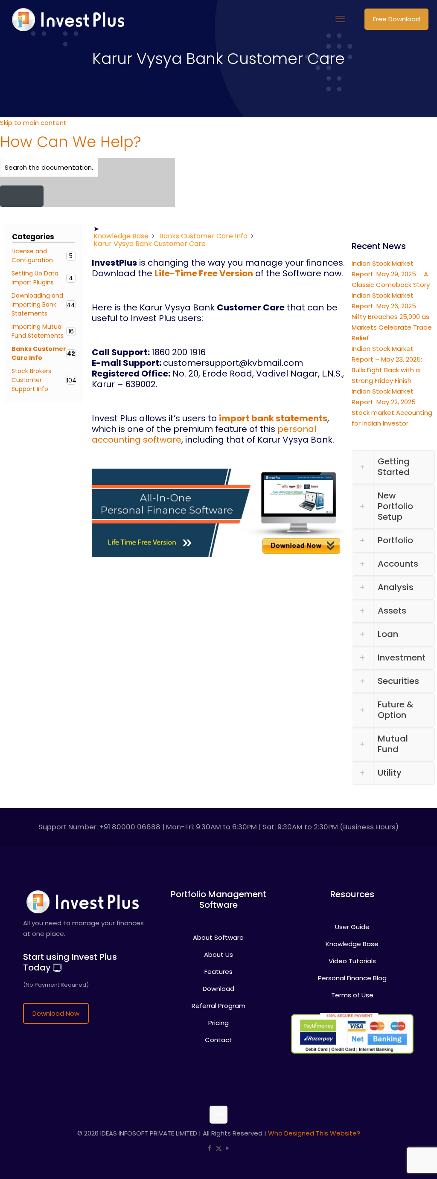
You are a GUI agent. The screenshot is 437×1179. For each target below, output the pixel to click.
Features (218, 952)
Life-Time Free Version (203, 273)
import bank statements (273, 418)
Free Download (396, 18)
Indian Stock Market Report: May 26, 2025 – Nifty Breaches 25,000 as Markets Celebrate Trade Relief (392, 297)
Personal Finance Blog (352, 958)
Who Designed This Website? (314, 1113)
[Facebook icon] (210, 1128)
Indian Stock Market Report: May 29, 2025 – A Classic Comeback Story (391, 255)
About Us (218, 935)
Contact (218, 1020)
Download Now (55, 994)
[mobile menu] (340, 19)
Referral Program (218, 986)
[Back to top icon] (218, 1095)
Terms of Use (352, 975)
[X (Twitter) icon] (219, 1128)
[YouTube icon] (227, 1128)
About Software (218, 918)
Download (218, 969)
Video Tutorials (352, 941)
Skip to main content (33, 122)
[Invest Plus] (67, 19)
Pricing (218, 1003)
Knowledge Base (352, 924)
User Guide (352, 907)
